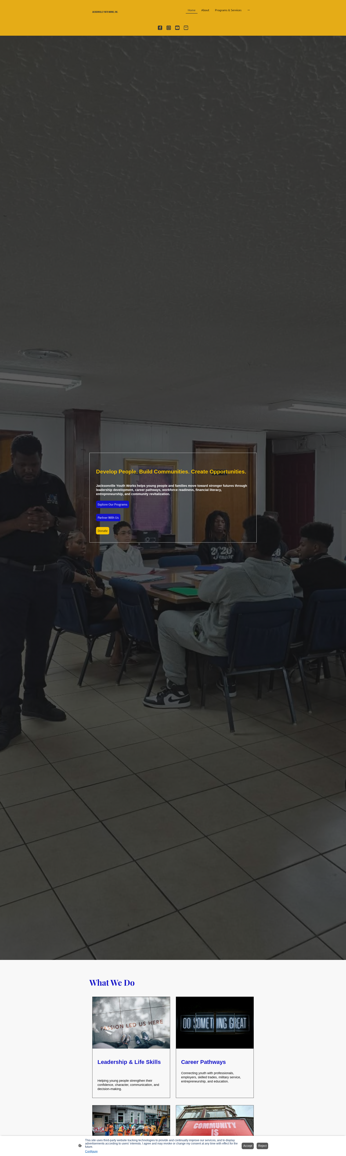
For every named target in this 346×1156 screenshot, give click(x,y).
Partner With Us (108, 517)
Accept (247, 1145)
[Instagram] (169, 28)
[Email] (186, 28)
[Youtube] (177, 28)
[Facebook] (160, 28)
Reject (262, 1145)
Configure (91, 1151)
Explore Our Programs (112, 504)
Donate (103, 531)
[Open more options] (248, 9)
